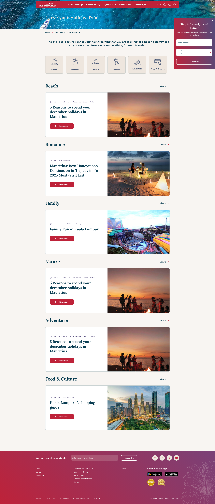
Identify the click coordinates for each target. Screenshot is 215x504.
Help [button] (159, 5)
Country (180, 51)
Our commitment (81, 472)
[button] (164, 5)
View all (163, 86)
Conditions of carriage (81, 498)
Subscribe (129, 458)
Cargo (76, 482)
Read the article (61, 126)
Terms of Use (50, 498)
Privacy (38, 498)
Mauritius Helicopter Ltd (83, 468)
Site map (97, 498)
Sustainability (79, 475)
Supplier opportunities (83, 478)
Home (48, 32)
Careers (39, 472)
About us (39, 468)
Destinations (60, 32)
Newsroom (40, 475)
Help (124, 468)
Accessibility (64, 498)
